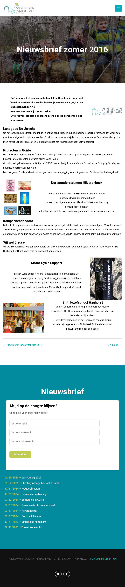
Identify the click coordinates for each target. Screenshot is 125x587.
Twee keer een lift (31, 527)
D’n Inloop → (114, 344)
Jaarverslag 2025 (31, 477)
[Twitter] (58, 574)
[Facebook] (66, 574)
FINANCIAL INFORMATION (103, 558)
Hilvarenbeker (29, 510)
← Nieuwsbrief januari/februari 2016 (23, 344)
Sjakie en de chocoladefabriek (38, 505)
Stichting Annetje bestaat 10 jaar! (40, 483)
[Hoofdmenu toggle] (118, 8)
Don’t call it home (31, 516)
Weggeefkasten (30, 488)
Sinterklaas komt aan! (33, 521)
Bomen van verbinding (34, 494)
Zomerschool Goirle (32, 499)
